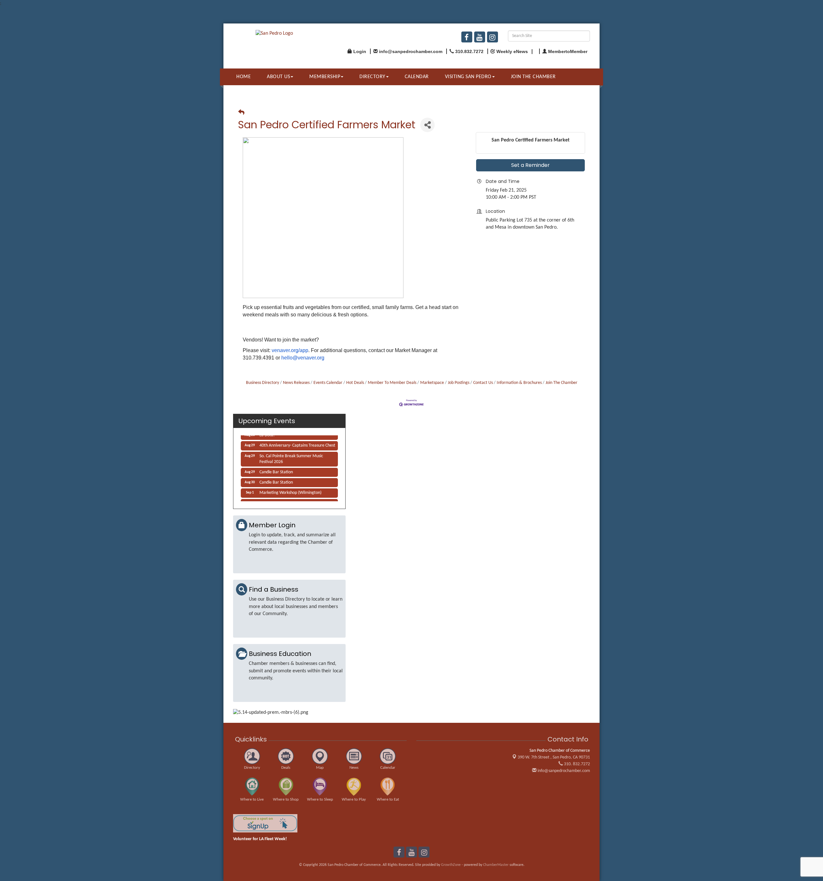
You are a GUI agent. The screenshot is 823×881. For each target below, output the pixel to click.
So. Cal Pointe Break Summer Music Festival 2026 (291, 455)
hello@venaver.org (302, 357)
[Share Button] (427, 125)
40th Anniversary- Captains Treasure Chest (297, 441)
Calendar (417, 76)
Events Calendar (327, 383)
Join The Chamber (561, 383)
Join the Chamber (533, 76)
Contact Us (483, 383)
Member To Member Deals (392, 383)
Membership (324, 76)
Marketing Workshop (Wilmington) (290, 488)
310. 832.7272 (576, 764)
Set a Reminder (530, 165)
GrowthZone (451, 865)
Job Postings (458, 383)
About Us (278, 76)
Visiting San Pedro (468, 76)
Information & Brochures (519, 383)
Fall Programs (271, 499)
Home (243, 76)
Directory (372, 76)
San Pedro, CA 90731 (554, 757)
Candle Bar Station (276, 468)
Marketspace (432, 383)
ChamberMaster (496, 865)
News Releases (296, 383)
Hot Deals (355, 383)
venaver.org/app (290, 350)
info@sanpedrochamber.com (563, 770)
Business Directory (262, 383)
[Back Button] (241, 113)
